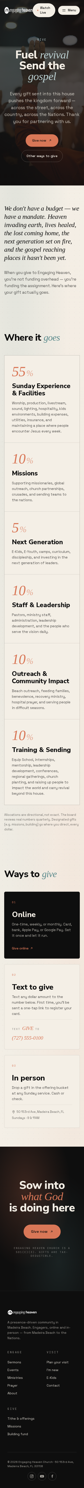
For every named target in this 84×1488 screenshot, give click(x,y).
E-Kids (51, 1378)
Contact (53, 1385)
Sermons (14, 1362)
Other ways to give (42, 156)
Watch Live (45, 10)
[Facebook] (52, 1476)
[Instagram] (32, 1476)
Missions (14, 1426)
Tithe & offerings (21, 1418)
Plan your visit (58, 1362)
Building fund (17, 1434)
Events (13, 1370)
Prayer (12, 1385)
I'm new (52, 1370)
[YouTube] (42, 1476)
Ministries (15, 1378)
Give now (39, 140)
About (12, 1393)
